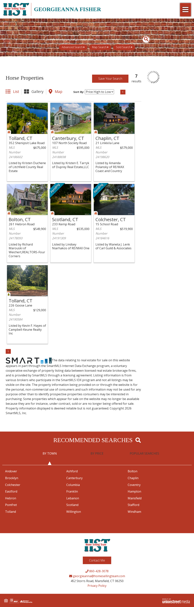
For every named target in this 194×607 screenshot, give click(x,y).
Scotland (72, 505)
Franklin (72, 491)
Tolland (10, 512)
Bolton (132, 471)
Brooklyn (11, 478)
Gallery (37, 91)
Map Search (99, 47)
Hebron (10, 498)
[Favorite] (14, 106)
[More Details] (40, 106)
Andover (11, 471)
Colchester (12, 485)
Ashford (72, 471)
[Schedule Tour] (23, 106)
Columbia (73, 485)
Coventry (134, 485)
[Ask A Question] (31, 106)
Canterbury (74, 478)
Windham (134, 512)
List (16, 91)
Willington (73, 512)
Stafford (133, 505)
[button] (144, 39)
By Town (50, 453)
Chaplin (133, 478)
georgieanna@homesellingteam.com (98, 576)
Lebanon (72, 498)
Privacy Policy (97, 586)
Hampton (134, 491)
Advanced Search (72, 47)
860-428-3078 (98, 571)
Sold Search (123, 47)
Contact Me (97, 560)
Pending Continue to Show (57, 191)
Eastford (11, 491)
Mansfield (135, 498)
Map (58, 91)
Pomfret (11, 505)
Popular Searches (144, 453)
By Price (97, 453)
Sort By (78, 92)
